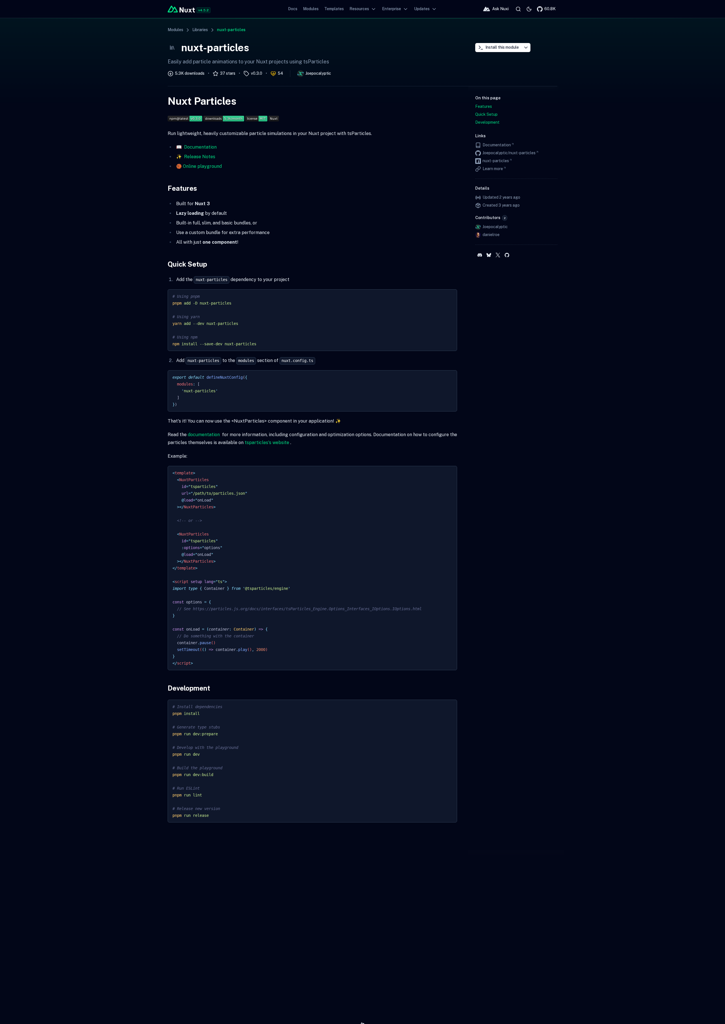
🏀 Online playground (199, 166)
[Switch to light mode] (529, 9)
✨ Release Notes (195, 156)
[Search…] (518, 9)
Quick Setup (187, 264)
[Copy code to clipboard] (450, 296)
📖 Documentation (196, 147)
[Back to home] (181, 9)
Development (189, 688)
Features (182, 188)
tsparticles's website (267, 442)
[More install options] (525, 47)
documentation (204, 434)
